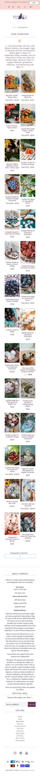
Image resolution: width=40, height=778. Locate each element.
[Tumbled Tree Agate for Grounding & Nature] (27, 185)
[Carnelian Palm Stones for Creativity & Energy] (12, 455)
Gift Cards (20, 728)
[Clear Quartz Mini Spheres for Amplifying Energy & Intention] (27, 354)
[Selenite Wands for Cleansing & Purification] (27, 319)
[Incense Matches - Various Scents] (12, 113)
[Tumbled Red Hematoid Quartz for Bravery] (12, 523)
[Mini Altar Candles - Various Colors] (12, 81)
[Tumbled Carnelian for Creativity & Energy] (27, 149)
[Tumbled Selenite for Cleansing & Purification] (27, 218)
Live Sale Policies (20, 726)
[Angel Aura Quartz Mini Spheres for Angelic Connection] (27, 455)
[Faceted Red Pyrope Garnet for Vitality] (12, 285)
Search (20, 716)
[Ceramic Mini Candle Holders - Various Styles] (27, 115)
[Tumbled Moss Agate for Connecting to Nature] (27, 284)
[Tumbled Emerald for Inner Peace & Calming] (12, 219)
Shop (20, 719)
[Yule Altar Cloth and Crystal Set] (27, 490)
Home (14, 27)
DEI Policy (20, 736)
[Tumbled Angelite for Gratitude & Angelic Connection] (12, 184)
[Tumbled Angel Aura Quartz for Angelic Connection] (27, 422)
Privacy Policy (20, 740)
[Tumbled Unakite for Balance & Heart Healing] (12, 250)
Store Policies (20, 733)
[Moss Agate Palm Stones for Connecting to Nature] (27, 522)
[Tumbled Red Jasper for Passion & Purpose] (27, 252)
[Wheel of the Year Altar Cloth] (12, 489)
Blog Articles (20, 721)
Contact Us (20, 731)
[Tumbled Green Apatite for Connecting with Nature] (27, 388)
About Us (20, 724)
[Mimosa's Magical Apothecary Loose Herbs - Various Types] (12, 150)
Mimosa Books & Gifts (27, 770)
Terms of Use (20, 738)
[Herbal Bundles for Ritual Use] (27, 81)
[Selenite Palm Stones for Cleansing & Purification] (12, 353)
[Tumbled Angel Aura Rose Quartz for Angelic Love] (12, 388)
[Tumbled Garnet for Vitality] (12, 317)
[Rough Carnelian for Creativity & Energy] (12, 422)
